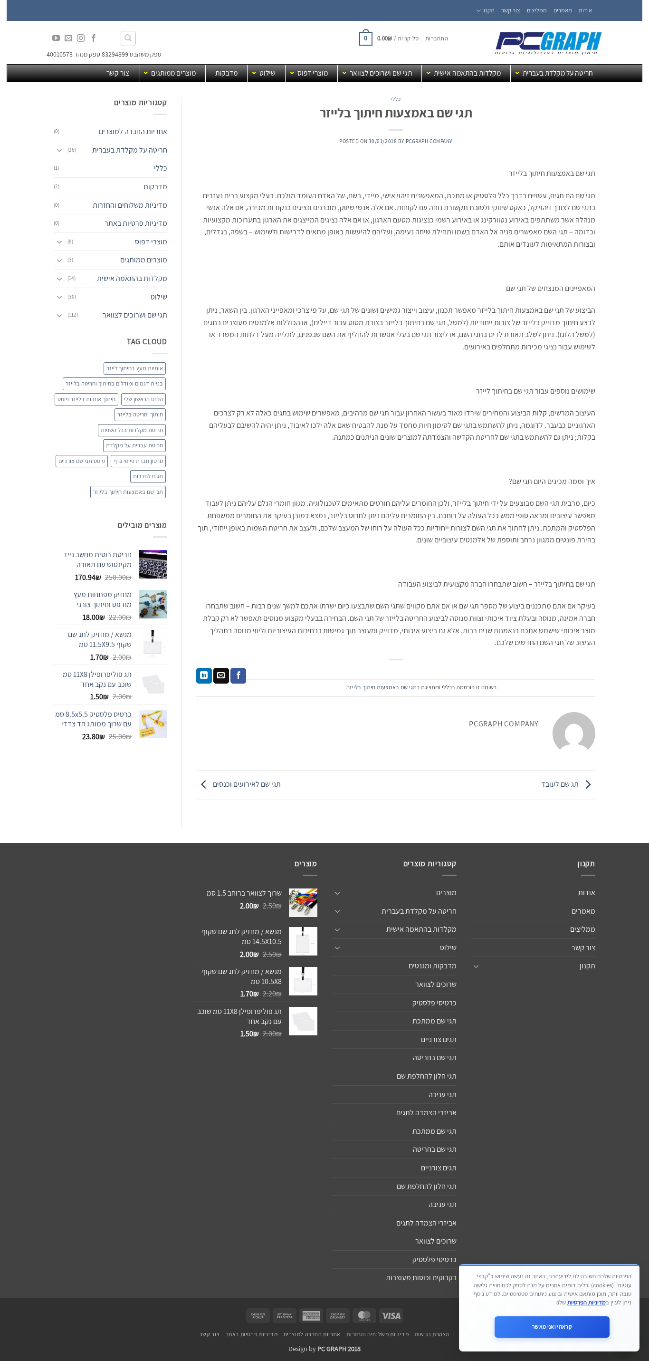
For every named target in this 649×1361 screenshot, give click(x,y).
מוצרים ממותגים (143, 260)
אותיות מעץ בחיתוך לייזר (134, 368)
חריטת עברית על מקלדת (134, 445)
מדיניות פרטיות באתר (136, 223)
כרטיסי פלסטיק (434, 1003)
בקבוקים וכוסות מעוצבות (421, 1278)
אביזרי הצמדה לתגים (426, 1113)
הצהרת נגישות (432, 1334)
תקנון (488, 10)
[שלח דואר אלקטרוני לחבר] (221, 676)
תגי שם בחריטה (435, 1057)
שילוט (159, 297)
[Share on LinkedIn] (204, 676)
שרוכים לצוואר (436, 984)
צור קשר (510, 10)
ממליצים (537, 10)
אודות (585, 10)
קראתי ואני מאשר (552, 1326)
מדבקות (155, 187)
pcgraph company (429, 141)
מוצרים (446, 893)
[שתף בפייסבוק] (238, 676)
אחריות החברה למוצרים (133, 131)
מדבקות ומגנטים (433, 966)
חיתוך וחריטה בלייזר (140, 414)
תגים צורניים (439, 1039)
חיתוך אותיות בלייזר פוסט (86, 399)
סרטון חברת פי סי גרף (138, 461)
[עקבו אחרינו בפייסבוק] (93, 38)
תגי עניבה (443, 1095)
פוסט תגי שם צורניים (81, 461)
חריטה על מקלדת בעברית (129, 150)
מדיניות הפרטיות (586, 1302)
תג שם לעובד (560, 785)
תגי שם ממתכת (434, 1021)
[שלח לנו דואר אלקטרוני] (68, 38)
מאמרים (563, 10)
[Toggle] (59, 149)
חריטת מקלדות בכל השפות (132, 430)
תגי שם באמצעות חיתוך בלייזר (382, 687)
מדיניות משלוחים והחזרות (130, 205)
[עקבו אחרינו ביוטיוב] (56, 38)
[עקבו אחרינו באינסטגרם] (81, 38)
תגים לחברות (148, 476)
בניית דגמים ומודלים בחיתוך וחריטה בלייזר (114, 383)
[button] (436, 38)
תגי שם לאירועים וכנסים (246, 785)
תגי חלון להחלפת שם (427, 1076)
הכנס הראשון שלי (143, 399)
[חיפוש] (128, 38)
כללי (396, 99)
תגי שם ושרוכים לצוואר (135, 315)
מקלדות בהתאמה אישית (132, 278)
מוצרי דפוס (151, 242)
